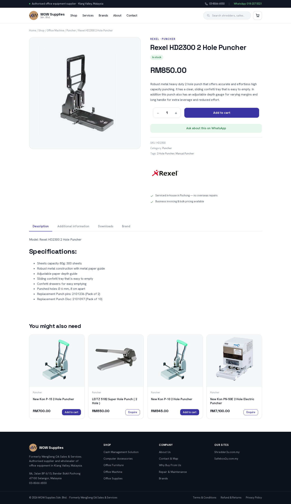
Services (88, 15)
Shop (73, 15)
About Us (165, 452)
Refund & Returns (231, 497)
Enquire (132, 412)
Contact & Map (168, 458)
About (117, 15)
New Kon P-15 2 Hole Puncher (53, 399)
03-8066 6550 (214, 4)
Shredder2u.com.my (227, 452)
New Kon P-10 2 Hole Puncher (171, 399)
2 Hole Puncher (165, 153)
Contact (131, 15)
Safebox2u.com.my (226, 458)
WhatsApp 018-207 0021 (248, 3)
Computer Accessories (118, 458)
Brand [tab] (126, 226)
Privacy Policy (254, 497)
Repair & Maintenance (173, 472)
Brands (103, 15)
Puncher (71, 30)
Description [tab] (41, 226)
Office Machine (55, 30)
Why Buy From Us (170, 465)
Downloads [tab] (105, 226)
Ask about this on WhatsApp (206, 128)
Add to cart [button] (71, 412)
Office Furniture (114, 465)
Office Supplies (113, 478)
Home (32, 30)
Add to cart (221, 113)
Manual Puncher (185, 153)
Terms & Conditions (204, 497)
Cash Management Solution (121, 452)
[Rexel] (165, 174)
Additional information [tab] (73, 226)
